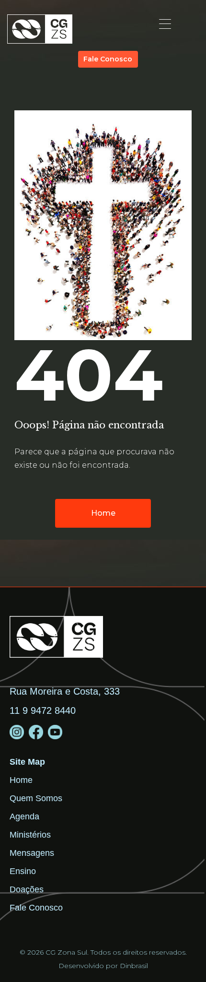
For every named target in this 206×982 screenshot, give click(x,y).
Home (21, 780)
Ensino (23, 871)
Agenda (24, 816)
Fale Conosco (36, 907)
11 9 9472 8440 (43, 710)
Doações (27, 889)
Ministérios (30, 835)
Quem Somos (36, 798)
